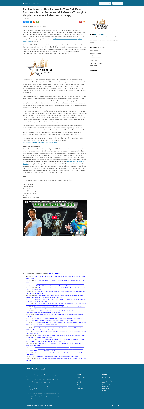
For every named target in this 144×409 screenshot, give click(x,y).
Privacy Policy (106, 377)
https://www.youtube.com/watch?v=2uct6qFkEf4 (40, 142)
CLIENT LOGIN (117, 3)
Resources (92, 3)
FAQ (87, 3)
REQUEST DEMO (104, 3)
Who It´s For (60, 3)
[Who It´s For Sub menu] (65, 3)
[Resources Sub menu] (96, 3)
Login (104, 390)
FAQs (103, 382)
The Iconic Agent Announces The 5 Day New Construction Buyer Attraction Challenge (59, 347)
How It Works (49, 3)
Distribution (80, 3)
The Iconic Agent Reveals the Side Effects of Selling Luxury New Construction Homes (58, 326)
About (74, 3)
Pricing (69, 3)
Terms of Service (107, 379)
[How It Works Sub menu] (54, 3)
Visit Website (93, 65)
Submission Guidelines (108, 384)
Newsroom (105, 388)
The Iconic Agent (53, 273)
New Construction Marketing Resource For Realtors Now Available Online (57, 356)
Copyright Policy (107, 381)
